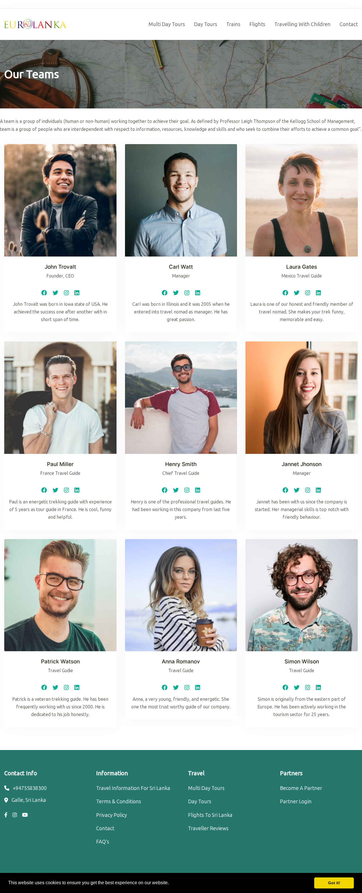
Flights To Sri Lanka (210, 815)
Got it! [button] (334, 883)
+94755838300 (30, 788)
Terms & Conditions (118, 801)
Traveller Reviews (208, 828)
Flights (257, 24)
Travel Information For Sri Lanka (133, 788)
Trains (233, 24)
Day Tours (205, 24)
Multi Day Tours (166, 24)
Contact (349, 24)
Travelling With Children (302, 24)
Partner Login (296, 801)
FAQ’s (102, 842)
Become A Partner (301, 788)
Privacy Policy (111, 815)
